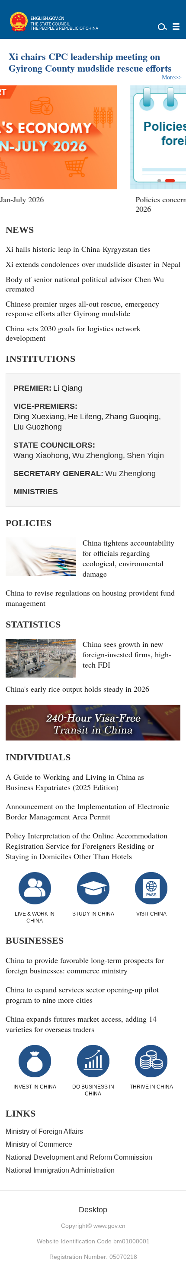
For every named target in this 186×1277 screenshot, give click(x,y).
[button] (159, 180)
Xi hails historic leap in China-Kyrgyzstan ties (78, 249)
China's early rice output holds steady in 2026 (77, 689)
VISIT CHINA (151, 914)
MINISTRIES (35, 491)
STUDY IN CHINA (93, 914)
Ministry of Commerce (39, 1144)
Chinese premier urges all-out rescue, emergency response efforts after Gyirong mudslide (82, 308)
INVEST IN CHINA (34, 1087)
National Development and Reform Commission (79, 1157)
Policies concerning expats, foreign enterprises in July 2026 (90, 204)
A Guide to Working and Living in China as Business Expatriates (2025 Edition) (75, 782)
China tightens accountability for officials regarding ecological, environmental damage (128, 558)
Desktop (93, 1209)
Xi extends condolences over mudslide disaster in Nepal (93, 264)
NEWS (20, 229)
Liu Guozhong (37, 427)
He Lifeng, (85, 416)
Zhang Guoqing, (133, 416)
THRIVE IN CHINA (151, 1087)
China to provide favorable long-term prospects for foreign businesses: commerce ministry (85, 965)
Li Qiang (67, 388)
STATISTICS (33, 624)
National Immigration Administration (60, 1170)
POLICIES (28, 523)
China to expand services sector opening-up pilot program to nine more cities (82, 994)
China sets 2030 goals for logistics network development (73, 333)
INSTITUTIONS (40, 358)
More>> (172, 77)
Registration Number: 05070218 (93, 1256)
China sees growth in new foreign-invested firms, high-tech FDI (127, 654)
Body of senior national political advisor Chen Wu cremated (85, 284)
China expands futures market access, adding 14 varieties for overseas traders (81, 1023)
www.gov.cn (109, 1225)
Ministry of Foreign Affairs (44, 1131)
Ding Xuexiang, (39, 416)
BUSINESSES (35, 940)
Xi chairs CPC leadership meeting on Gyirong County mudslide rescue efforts (90, 62)
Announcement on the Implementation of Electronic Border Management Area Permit (87, 811)
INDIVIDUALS (38, 757)
